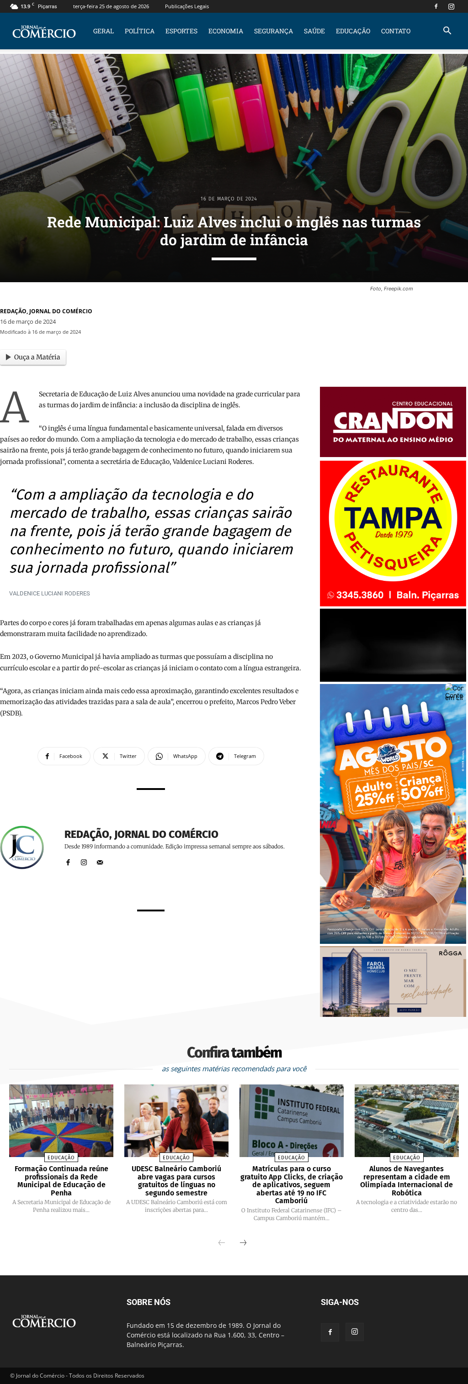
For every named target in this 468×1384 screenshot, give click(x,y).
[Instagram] (451, 6)
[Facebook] (436, 6)
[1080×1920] (393, 941)
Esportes (181, 30)
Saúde (314, 30)
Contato (395, 30)
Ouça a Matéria (37, 357)
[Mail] (99, 860)
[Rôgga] (393, 1014)
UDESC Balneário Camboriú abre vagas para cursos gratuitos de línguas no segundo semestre (176, 1180)
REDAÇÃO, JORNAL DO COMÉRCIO (46, 311)
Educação (353, 30)
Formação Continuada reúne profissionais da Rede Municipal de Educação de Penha (61, 1180)
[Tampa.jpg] (393, 604)
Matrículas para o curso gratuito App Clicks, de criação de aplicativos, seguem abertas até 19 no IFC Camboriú (291, 1184)
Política (139, 30)
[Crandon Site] (393, 454)
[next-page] (243, 1243)
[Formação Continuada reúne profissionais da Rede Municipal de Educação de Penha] (61, 1120)
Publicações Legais (187, 6)
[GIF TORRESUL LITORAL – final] (393, 679)
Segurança (273, 30)
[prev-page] (222, 1243)
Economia (225, 30)
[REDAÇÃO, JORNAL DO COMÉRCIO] (27, 847)
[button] (447, 31)
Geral (103, 30)
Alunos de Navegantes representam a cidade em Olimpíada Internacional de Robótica (406, 1180)
